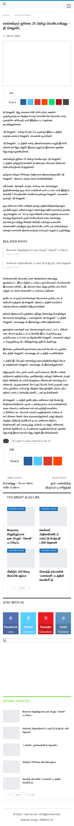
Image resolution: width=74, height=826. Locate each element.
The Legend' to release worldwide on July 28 (31, 441)
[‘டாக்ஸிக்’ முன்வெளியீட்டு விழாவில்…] (11, 749)
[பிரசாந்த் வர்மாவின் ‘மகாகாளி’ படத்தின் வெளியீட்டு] (53, 558)
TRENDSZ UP (46, 819)
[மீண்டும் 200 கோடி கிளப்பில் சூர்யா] (21, 558)
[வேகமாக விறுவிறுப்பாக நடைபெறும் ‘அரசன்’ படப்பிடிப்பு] (21, 516)
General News (16, 509)
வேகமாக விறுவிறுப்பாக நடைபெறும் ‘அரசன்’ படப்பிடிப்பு (37, 249)
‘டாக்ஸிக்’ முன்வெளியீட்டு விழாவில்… (40, 745)
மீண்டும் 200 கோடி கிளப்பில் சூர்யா (39, 762)
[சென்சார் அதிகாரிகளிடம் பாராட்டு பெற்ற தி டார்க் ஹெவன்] (53, 516)
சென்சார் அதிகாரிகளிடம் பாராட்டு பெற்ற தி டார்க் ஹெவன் (38, 263)
